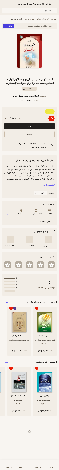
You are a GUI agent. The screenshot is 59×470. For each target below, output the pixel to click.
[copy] (6, 145)
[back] (55, 4)
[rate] (51, 264)
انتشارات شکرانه (27, 100)
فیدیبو (53, 19)
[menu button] (4, 4)
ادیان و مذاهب (16, 19)
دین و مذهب (29, 19)
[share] (23, 72)
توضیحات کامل (49, 185)
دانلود (9, 26)
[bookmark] (36, 72)
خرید (30, 126)
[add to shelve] (48, 239)
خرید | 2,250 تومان (29, 466)
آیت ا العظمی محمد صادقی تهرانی (26, 96)
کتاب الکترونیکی (43, 19)
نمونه (29, 134)
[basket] (10, 4)
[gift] (29, 72)
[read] (10, 239)
